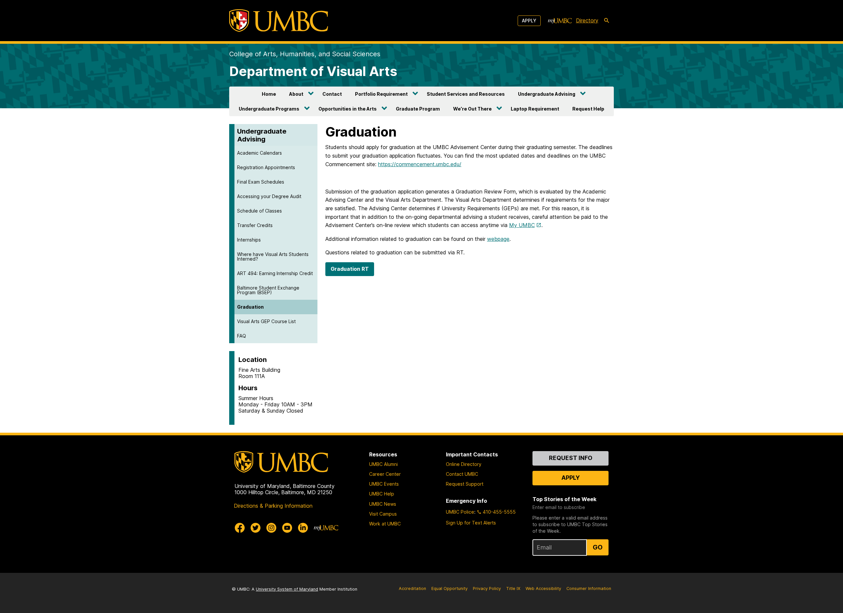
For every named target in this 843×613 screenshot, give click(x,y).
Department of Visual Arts (313, 71)
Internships (249, 240)
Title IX (513, 588)
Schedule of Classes (259, 211)
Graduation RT (350, 269)
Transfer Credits (255, 225)
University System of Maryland (287, 589)
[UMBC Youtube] (287, 528)
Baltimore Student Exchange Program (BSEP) (268, 290)
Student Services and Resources (466, 94)
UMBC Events (384, 484)
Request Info (570, 457)
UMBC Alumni (383, 464)
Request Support (464, 484)
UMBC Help (381, 494)
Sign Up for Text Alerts (471, 522)
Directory (587, 20)
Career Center (385, 474)
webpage (498, 239)
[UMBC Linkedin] (303, 528)
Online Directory (463, 464)
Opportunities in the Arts (347, 109)
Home (269, 94)
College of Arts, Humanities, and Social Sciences (304, 54)
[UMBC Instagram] (271, 528)
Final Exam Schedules (260, 182)
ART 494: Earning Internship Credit (275, 273)
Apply (529, 20)
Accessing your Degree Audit (269, 196)
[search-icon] (606, 20)
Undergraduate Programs (269, 109)
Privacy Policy (487, 588)
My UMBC (522, 225)
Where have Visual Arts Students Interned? (273, 256)
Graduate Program (418, 109)
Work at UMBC (385, 523)
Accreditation (412, 588)
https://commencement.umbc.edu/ (419, 164)
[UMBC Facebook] (239, 528)
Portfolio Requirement (381, 94)
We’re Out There (472, 109)
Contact (332, 94)
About (296, 94)
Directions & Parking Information (273, 505)
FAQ (241, 336)
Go (598, 547)
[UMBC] (278, 20)
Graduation (250, 307)
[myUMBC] (560, 20)
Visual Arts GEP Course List (266, 321)
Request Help (588, 109)
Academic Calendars (259, 153)
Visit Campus (383, 514)
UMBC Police (460, 512)
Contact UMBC (462, 474)
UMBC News (382, 504)
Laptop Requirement (535, 109)
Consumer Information (588, 588)
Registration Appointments (266, 167)
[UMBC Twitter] (255, 528)
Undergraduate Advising (546, 94)
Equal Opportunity (449, 588)
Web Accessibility (543, 588)
